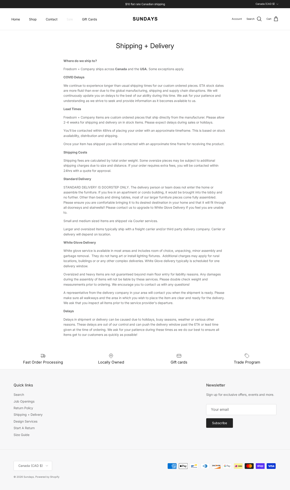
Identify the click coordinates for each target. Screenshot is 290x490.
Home (15, 19)
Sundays (29, 476)
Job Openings (24, 401)
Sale (70, 19)
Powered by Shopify (47, 476)
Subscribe (219, 423)
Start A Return (24, 428)
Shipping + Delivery (28, 414)
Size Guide (21, 435)
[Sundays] (145, 19)
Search (19, 394)
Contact (52, 19)
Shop (33, 19)
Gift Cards (89, 19)
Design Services (25, 421)
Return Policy (23, 408)
